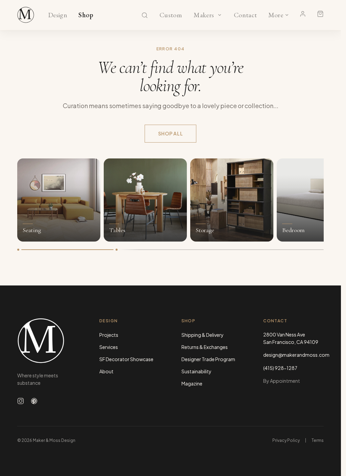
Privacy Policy (286, 440)
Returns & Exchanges (204, 347)
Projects (108, 335)
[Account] (302, 13)
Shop (86, 15)
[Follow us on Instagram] (20, 401)
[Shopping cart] (320, 13)
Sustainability (196, 371)
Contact (245, 15)
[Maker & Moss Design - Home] (47, 341)
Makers (204, 15)
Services (108, 347)
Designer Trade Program (208, 359)
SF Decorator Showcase (126, 359)
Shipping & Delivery (202, 335)
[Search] (144, 15)
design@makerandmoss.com (293, 355)
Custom (170, 15)
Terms (318, 440)
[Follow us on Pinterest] (34, 401)
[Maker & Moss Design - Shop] (25, 15)
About (106, 371)
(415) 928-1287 (280, 368)
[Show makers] (220, 15)
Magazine (191, 383)
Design (58, 15)
